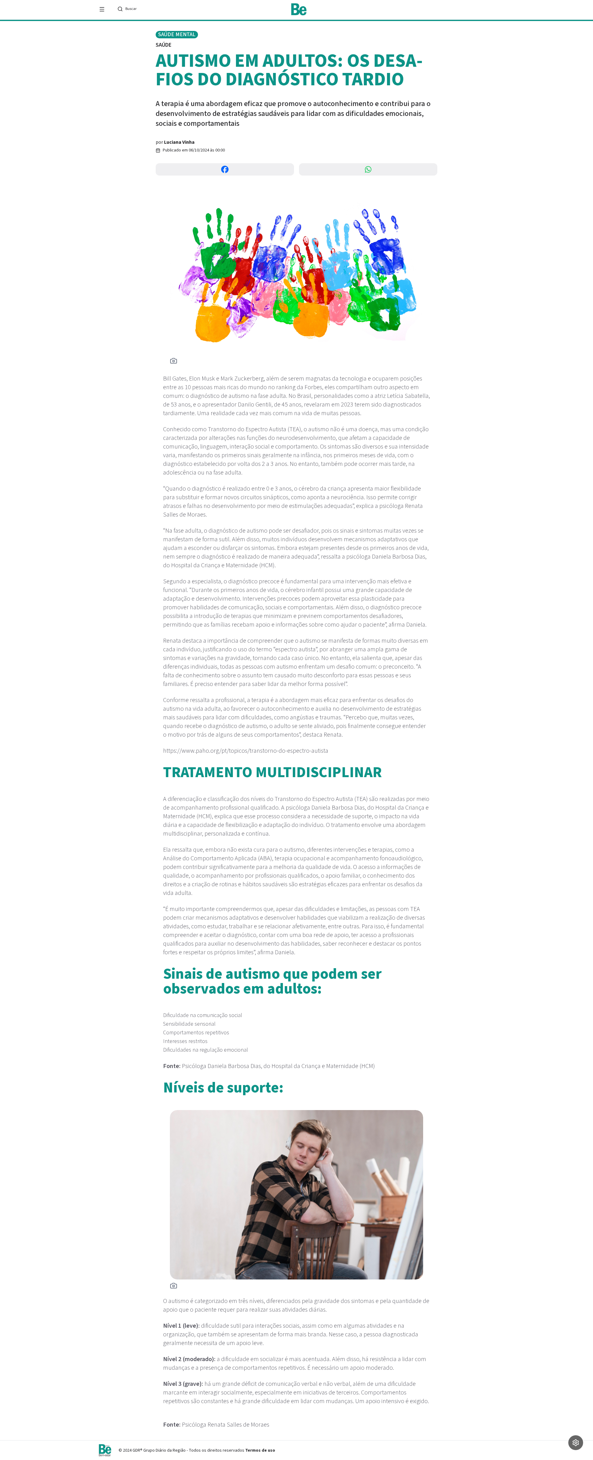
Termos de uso (260, 1450)
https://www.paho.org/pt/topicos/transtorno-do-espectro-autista (245, 751)
